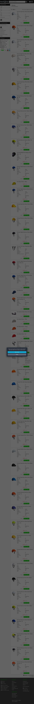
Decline (17, 354)
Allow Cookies (17, 352)
